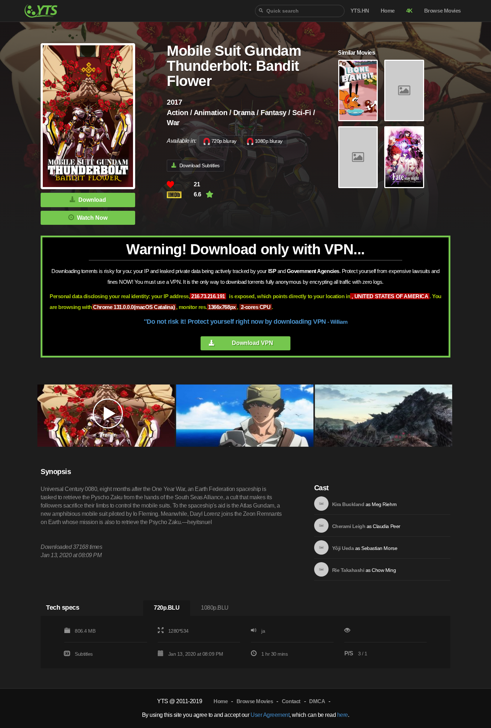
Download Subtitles (199, 165)
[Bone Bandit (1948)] (358, 91)
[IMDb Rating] (180, 195)
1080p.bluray (269, 141)
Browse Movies (255, 701)
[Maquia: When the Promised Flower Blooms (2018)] (358, 157)
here (342, 715)
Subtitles (84, 654)
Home (221, 701)
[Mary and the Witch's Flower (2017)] (404, 91)
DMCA (317, 701)
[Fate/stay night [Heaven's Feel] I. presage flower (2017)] (404, 157)
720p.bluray (224, 141)
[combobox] (300, 11)
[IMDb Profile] (321, 503)
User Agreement (270, 715)
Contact (291, 701)
